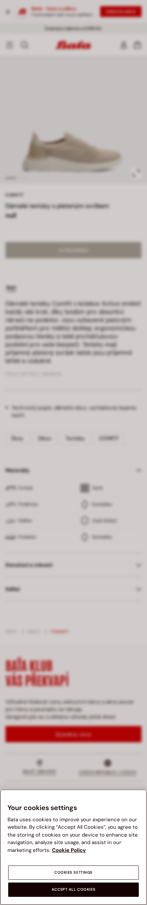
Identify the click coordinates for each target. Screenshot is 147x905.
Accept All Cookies (73, 889)
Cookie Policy (69, 850)
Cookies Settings (73, 872)
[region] (73, 847)
